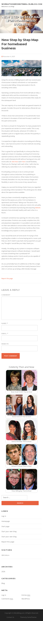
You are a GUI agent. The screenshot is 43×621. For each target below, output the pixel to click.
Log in (3, 516)
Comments (7, 599)
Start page (5, 526)
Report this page (7, 278)
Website (5, 344)
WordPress (26, 599)
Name (4, 323)
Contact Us (10, 617)
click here (15, 162)
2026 (3, 571)
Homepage (5, 521)
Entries (26, 595)
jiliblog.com (21, 613)
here (23, 162)
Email (4, 333)
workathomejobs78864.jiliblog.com (21, 4)
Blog (3, 583)
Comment (5, 295)
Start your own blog (9, 531)
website (37, 208)
